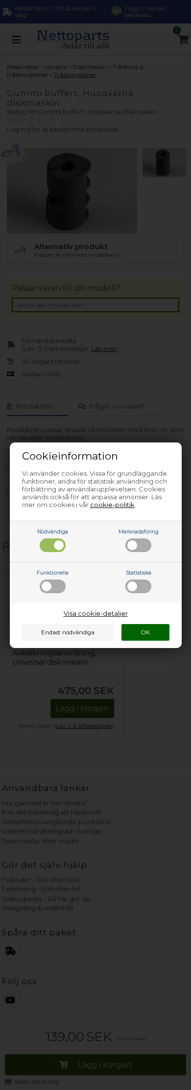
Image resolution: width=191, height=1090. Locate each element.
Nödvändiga (52, 532)
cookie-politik (112, 505)
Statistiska (138, 573)
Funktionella (53, 573)
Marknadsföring (139, 532)
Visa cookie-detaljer (96, 613)
